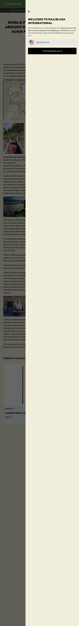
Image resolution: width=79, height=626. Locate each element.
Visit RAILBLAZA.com (51, 51)
